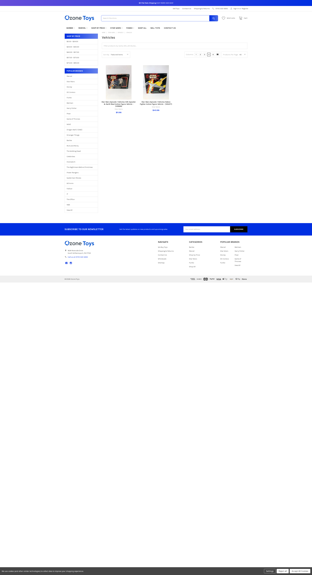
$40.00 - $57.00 (73, 52)
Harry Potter (72, 108)
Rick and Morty (73, 146)
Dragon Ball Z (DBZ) (74, 130)
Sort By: (106, 55)
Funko (129, 28)
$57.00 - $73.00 (73, 58)
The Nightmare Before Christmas (80, 167)
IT (67, 194)
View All (69, 210)
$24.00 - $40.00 (73, 47)
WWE (69, 124)
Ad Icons (70, 183)
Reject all (283, 571)
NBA (68, 205)
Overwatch (71, 162)
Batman (70, 103)
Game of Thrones (73, 119)
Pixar (69, 114)
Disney (69, 87)
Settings (270, 571)
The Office (70, 199)
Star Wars (115, 28)
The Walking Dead (74, 151)
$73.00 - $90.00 (73, 63)
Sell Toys (176, 9)
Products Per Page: (230, 55)
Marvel (82, 28)
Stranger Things (73, 135)
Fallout (69, 189)
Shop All (142, 28)
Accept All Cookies (300, 571)
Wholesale (162, 259)
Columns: (190, 54)
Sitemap (161, 263)
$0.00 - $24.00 (72, 41)
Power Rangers (73, 173)
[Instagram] (71, 263)
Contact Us (186, 9)
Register (245, 9)
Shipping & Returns (202, 9)
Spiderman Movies (74, 178)
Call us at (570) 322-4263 (78, 257)
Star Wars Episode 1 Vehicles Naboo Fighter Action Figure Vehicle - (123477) (156, 103)
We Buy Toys (163, 247)
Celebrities (71, 156)
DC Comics (71, 92)
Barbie (70, 28)
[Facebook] (66, 263)
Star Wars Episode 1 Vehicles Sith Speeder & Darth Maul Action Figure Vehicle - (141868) (119, 104)
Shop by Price (98, 28)
